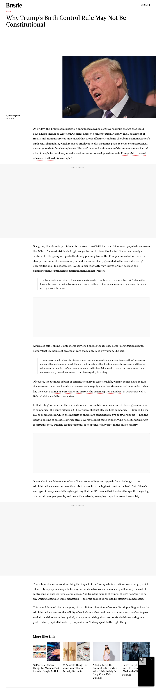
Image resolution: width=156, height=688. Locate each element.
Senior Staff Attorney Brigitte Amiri (102, 265)
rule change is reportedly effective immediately (115, 598)
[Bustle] (14, 5)
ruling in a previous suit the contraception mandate (86, 391)
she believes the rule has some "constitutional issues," (114, 345)
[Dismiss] (151, 659)
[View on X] (91, 317)
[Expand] (141, 659)
